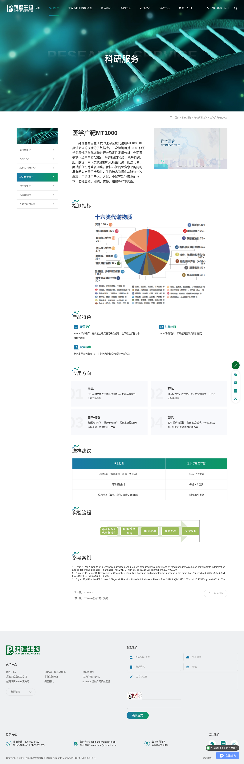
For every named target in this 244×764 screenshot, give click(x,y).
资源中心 (164, 8)
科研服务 (54, 8)
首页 (37, 8)
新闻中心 (125, 8)
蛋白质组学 (25, 150)
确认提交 (137, 715)
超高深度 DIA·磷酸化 (55, 672)
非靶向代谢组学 (27, 168)
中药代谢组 (88, 672)
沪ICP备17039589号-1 (84, 758)
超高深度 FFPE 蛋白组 (17, 681)
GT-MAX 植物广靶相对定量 (96, 681)
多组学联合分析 (27, 204)
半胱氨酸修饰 (51, 676)
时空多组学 (25, 186)
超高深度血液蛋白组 (16, 676)
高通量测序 (25, 195)
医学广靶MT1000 (91, 676)
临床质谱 (106, 8)
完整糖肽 (49, 681)
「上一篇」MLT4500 (82, 592)
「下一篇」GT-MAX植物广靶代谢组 (90, 598)
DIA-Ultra (11, 672)
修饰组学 (24, 159)
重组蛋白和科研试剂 (80, 8)
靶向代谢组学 (200, 117)
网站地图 (207, 758)
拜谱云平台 (185, 8)
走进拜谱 (145, 8)
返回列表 (218, 593)
